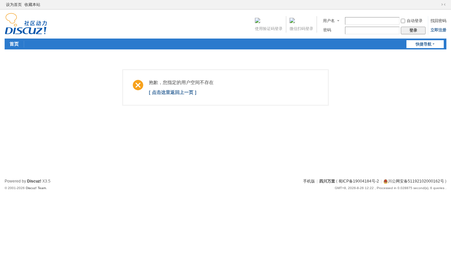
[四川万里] (26, 23)
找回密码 (438, 20)
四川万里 (327, 181)
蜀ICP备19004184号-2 (358, 181)
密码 (327, 30)
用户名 (329, 20)
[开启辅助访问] (437, 5)
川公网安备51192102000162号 (416, 181)
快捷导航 (424, 44)
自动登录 (415, 20)
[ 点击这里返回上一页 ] (172, 92)
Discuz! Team (36, 188)
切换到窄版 (443, 5)
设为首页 (14, 4)
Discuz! (34, 181)
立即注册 (438, 30)
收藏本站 (32, 4)
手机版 (309, 181)
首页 (14, 43)
